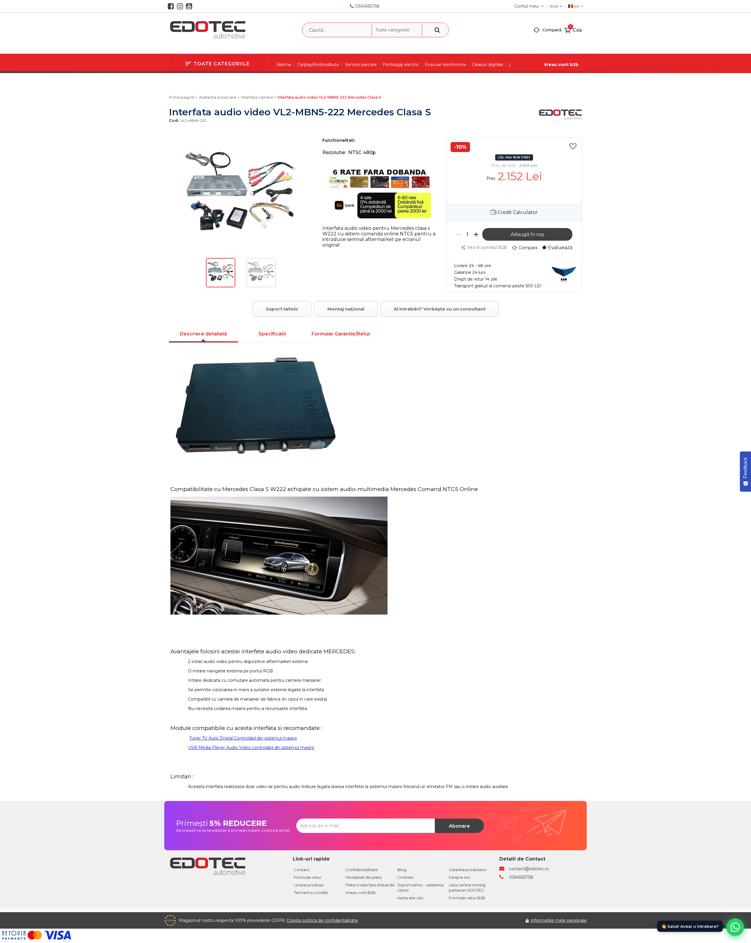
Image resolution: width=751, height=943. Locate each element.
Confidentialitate (362, 869)
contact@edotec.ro (529, 868)
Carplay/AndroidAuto (318, 64)
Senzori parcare (361, 64)
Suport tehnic (282, 309)
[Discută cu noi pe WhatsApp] (735, 927)
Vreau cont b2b (561, 64)
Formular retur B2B (467, 897)
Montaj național (345, 309)
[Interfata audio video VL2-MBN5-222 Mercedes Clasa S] (220, 286)
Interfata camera (257, 97)
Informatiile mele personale (558, 920)
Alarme (284, 64)
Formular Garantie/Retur (341, 334)
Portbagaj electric (401, 64)
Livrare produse (309, 885)
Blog (401, 869)
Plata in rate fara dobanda (370, 885)
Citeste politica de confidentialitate (322, 920)
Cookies (405, 877)
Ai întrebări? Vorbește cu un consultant (440, 309)
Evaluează (560, 247)
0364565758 (367, 6)
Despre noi (459, 877)
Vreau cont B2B (361, 892)
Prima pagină (181, 97)
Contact (301, 869)
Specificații (272, 334)
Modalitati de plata (363, 877)
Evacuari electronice (445, 64)
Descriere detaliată (203, 334)
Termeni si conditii (311, 892)
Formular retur (308, 877)
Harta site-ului (410, 897)
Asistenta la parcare (217, 97)
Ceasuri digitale (487, 64)
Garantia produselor (468, 869)
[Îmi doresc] (573, 146)
